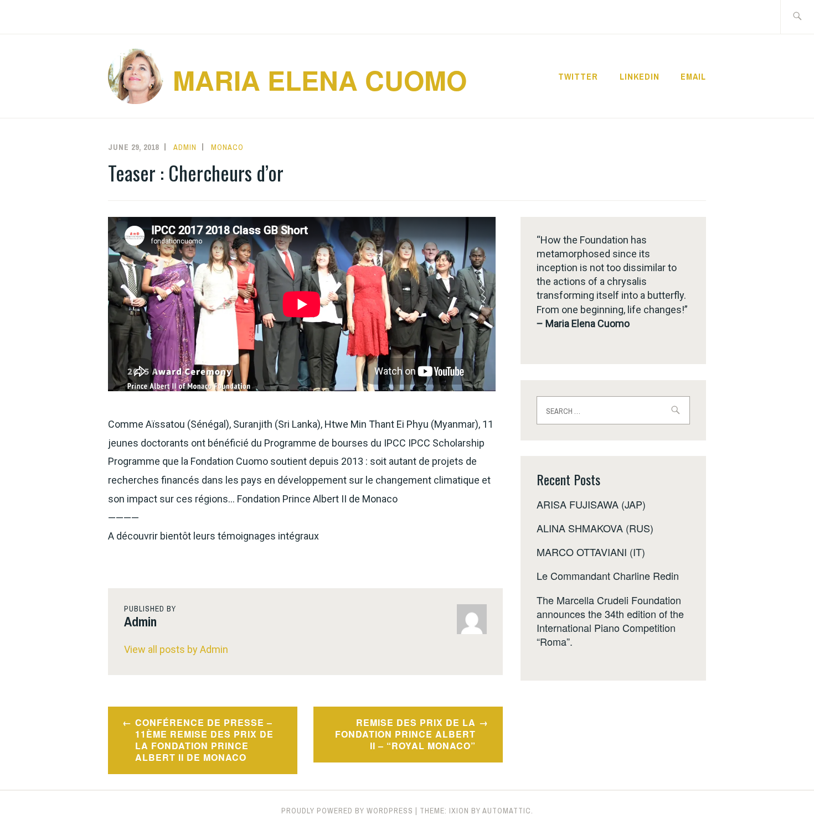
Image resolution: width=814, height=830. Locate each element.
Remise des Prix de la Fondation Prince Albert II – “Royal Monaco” (405, 734)
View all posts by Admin (176, 649)
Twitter (578, 76)
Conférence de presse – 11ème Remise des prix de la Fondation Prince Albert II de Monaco (204, 739)
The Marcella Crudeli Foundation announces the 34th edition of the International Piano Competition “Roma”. (610, 621)
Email (693, 76)
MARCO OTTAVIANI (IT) (591, 551)
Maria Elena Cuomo (320, 80)
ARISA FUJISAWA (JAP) (591, 504)
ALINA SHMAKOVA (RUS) (595, 528)
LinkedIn (640, 76)
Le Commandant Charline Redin (608, 575)
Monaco (227, 147)
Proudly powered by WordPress (347, 811)
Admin (185, 147)
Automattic (506, 811)
